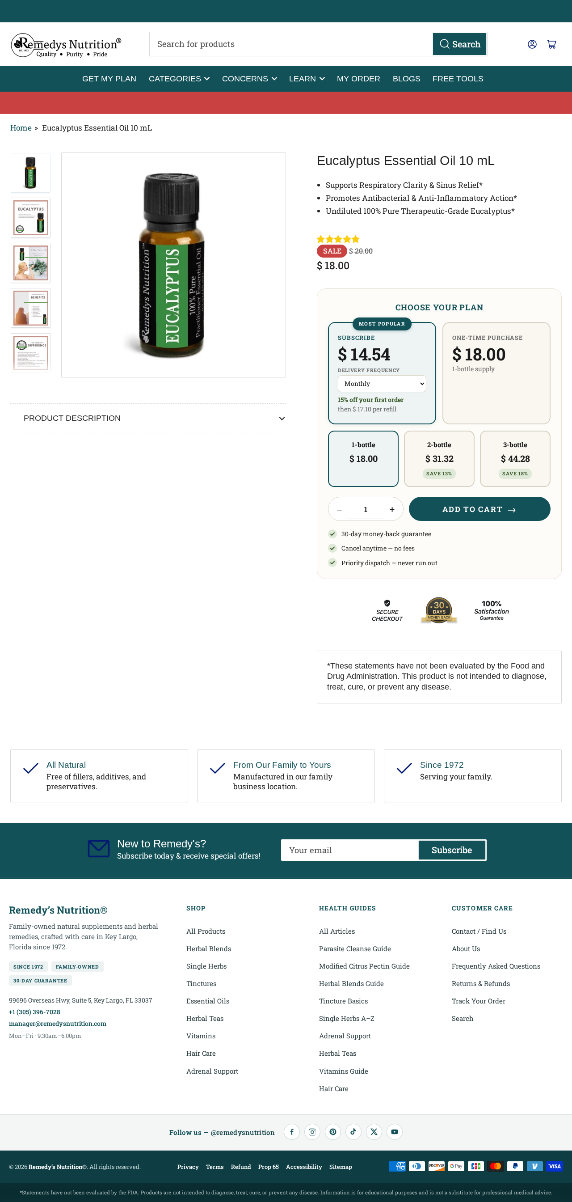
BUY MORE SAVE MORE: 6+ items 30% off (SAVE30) (286, 102)
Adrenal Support (212, 1071)
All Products (205, 931)
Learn (302, 78)
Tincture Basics (343, 1000)
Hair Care (201, 1053)
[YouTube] (395, 1132)
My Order (358, 78)
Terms (215, 1167)
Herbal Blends (208, 948)
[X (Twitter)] (374, 1132)
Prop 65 (268, 1167)
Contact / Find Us (479, 931)
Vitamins (200, 1035)
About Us (466, 948)
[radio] (382, 373)
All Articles (337, 931)
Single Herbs (206, 965)
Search (463, 1018)
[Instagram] (312, 1132)
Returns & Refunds (481, 983)
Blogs (407, 78)
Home (21, 128)
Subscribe (452, 849)
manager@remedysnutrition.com (57, 1023)
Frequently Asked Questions (496, 965)
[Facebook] (292, 1132)
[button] (339, 239)
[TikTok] (353, 1132)
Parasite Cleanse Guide (355, 948)
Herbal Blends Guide (351, 983)
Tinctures (201, 983)
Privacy (188, 1167)
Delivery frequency (369, 370)
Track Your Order (478, 1000)
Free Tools (458, 78)
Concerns (245, 78)
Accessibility (304, 1167)
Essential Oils (207, 1000)
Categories (175, 78)
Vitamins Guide (343, 1071)
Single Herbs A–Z (346, 1018)
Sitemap (340, 1167)
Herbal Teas (204, 1018)
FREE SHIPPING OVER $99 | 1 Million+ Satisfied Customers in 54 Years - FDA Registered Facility (286, 11)
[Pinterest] (333, 1132)
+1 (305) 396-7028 (34, 1011)
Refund (241, 1167)
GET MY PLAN (109, 78)
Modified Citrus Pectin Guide (364, 965)
